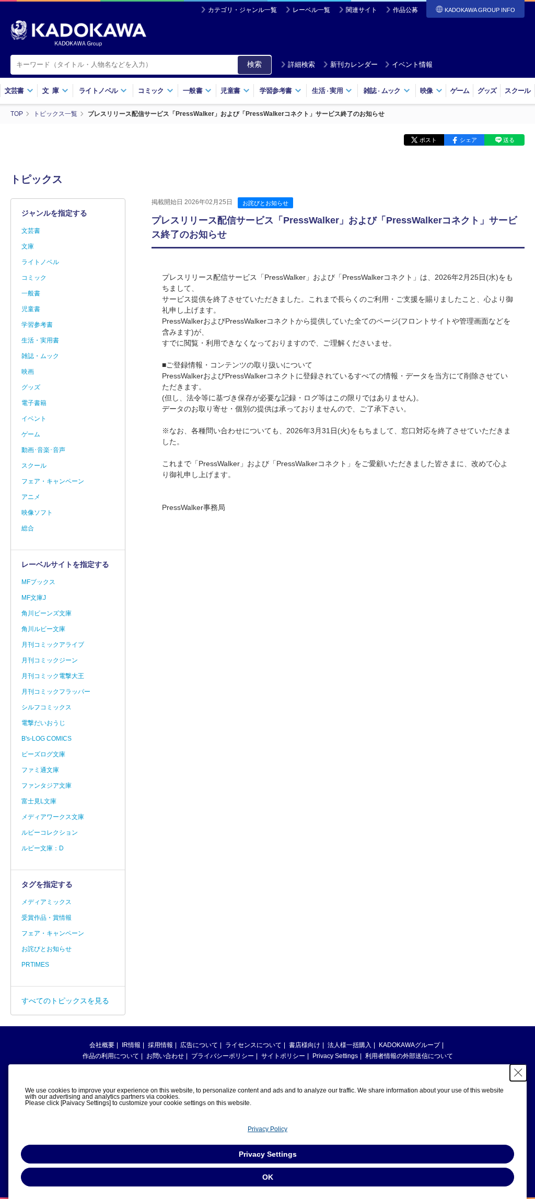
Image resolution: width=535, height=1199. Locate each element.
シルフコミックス (46, 707)
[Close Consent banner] (518, 1072)
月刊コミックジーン (49, 660)
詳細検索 (301, 64)
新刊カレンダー (354, 64)
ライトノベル (40, 262)
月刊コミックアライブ (52, 644)
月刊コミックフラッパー (55, 691)
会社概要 (101, 1045)
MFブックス (38, 582)
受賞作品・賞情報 (46, 917)
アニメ (30, 497)
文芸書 (30, 230)
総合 (27, 528)
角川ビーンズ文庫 (46, 613)
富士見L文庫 (38, 801)
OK (267, 1177)
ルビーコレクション (49, 832)
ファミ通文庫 (40, 770)
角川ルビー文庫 (43, 629)
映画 (27, 371)
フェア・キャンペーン (52, 481)
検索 (254, 64)
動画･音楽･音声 (43, 450)
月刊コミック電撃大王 (52, 676)
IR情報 (131, 1045)
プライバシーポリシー (222, 1056)
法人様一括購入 (349, 1045)
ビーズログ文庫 (43, 754)
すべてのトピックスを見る (65, 1000)
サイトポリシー (283, 1056)
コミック (33, 277)
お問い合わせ (165, 1056)
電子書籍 (33, 403)
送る (509, 140)
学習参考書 (37, 324)
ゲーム (460, 90)
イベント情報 (412, 64)
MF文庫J (33, 597)
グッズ (487, 90)
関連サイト (361, 10)
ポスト (428, 140)
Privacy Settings (335, 1056)
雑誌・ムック (40, 356)
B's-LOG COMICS (46, 738)
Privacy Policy (267, 1129)
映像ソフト (37, 512)
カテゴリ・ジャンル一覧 (242, 10)
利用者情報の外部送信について (409, 1056)
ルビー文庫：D (42, 848)
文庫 (27, 246)
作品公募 (405, 10)
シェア (468, 140)
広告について (199, 1045)
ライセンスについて (253, 1045)
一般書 (30, 293)
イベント (33, 418)
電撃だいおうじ (43, 723)
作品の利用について (111, 1056)
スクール (517, 90)
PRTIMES (35, 964)
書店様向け (304, 1045)
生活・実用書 (40, 340)
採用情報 (160, 1045)
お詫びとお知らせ (265, 203)
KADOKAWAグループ (409, 1045)
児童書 (30, 309)
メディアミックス (46, 902)
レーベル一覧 (311, 10)
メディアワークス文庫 (52, 817)
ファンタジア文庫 (46, 785)
